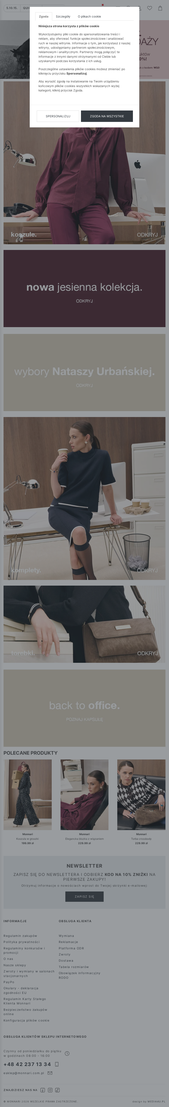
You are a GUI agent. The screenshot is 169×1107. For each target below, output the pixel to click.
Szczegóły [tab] (63, 16)
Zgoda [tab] (43, 16)
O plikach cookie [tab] (89, 16)
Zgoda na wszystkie (107, 116)
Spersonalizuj (58, 116)
